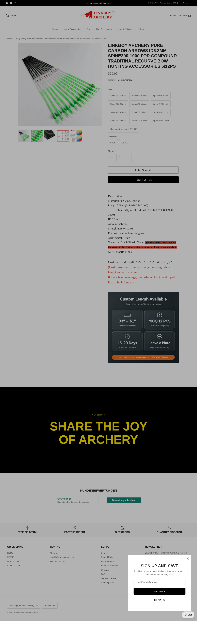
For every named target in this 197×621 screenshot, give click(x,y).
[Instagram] (164, 600)
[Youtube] (159, 600)
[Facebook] (155, 600)
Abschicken (159, 591)
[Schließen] (187, 558)
